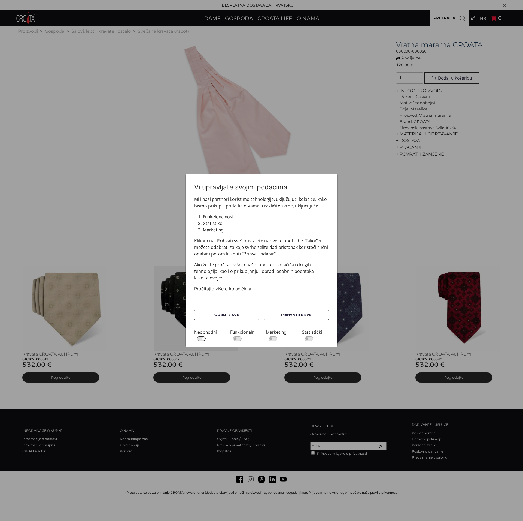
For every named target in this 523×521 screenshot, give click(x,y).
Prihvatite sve (296, 315)
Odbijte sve (226, 315)
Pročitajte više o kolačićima (222, 288)
